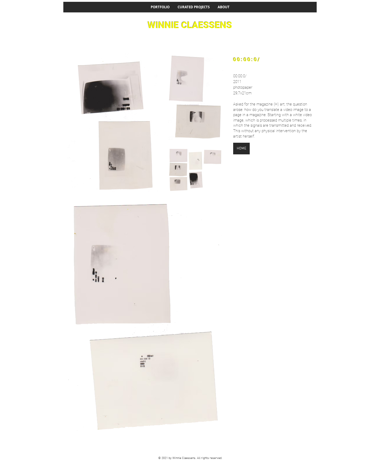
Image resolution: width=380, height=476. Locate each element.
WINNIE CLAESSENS (190, 25)
